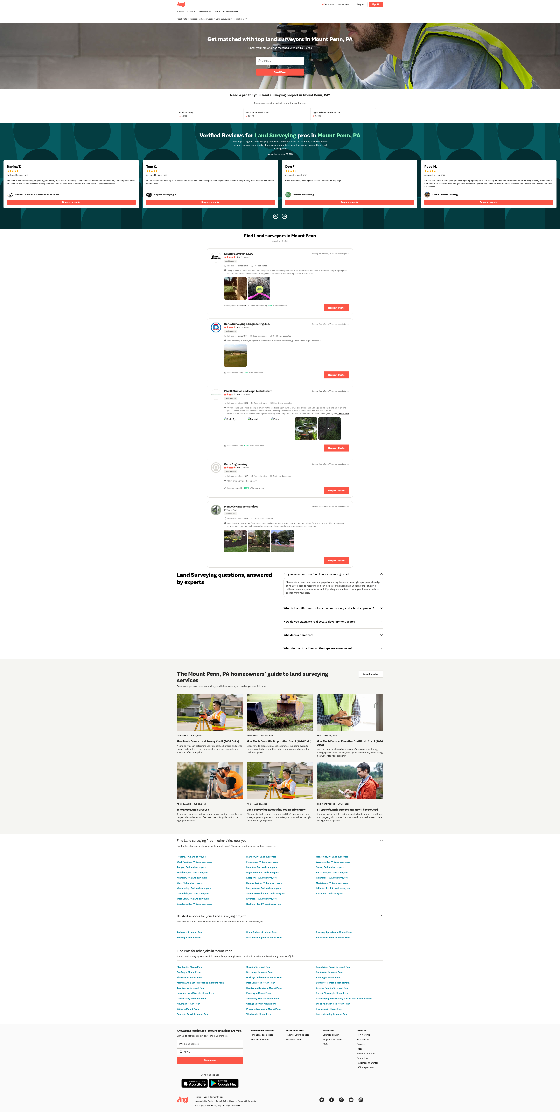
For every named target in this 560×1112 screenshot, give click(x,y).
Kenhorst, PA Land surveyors (192, 877)
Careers (361, 1044)
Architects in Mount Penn (190, 932)
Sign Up (376, 4)
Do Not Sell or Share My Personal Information (236, 1101)
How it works (363, 1034)
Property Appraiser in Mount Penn (334, 932)
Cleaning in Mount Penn (258, 966)
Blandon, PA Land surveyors (261, 856)
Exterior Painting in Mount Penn (332, 987)
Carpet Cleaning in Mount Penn (332, 993)
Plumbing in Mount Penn (189, 966)
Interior (180, 11)
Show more (344, 413)
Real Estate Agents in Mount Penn (264, 937)
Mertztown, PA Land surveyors (332, 882)
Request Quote (336, 307)
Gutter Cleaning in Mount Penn (332, 1014)
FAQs (325, 1044)
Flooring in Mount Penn (258, 993)
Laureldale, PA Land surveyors (193, 893)
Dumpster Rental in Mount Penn (333, 982)
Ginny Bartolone (326, 804)
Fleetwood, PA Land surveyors (262, 861)
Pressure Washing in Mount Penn (263, 1008)
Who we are (363, 1039)
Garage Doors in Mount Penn (261, 1003)
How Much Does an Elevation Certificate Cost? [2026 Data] (350, 743)
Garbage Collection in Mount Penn (264, 977)
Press (359, 1048)
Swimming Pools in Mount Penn (262, 998)
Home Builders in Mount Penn (261, 932)
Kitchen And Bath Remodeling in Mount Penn (200, 982)
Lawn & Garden (205, 11)
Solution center (331, 1034)
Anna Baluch (184, 804)
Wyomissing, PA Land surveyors (194, 888)
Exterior (191, 11)
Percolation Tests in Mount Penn (333, 937)
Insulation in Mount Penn (329, 1008)
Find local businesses (262, 1034)
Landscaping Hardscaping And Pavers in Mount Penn (344, 998)
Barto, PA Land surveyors (329, 893)
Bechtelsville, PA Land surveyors (263, 903)
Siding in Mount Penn (188, 1008)
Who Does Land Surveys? (193, 809)
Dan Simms (182, 736)
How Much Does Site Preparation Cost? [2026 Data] (279, 741)
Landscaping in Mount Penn (191, 998)
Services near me (259, 1039)
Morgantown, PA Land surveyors (263, 888)
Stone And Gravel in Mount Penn (333, 1003)
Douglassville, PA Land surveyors (194, 903)
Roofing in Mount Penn (189, 972)
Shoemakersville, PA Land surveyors (265, 893)
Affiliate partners (365, 1067)
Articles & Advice (230, 11)
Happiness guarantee (367, 1062)
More (217, 11)
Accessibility (204, 1101)
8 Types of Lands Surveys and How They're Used (347, 809)
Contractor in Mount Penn (329, 972)
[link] (10, 195)
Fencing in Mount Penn (189, 937)
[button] (235, 288)
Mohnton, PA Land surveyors (261, 867)
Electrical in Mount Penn (189, 977)
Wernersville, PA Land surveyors (333, 861)
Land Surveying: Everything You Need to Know (276, 809)
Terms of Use (201, 1097)
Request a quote (71, 202)
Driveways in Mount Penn (259, 972)
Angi (319, 736)
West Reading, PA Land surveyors (194, 861)
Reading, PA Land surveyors (191, 856)
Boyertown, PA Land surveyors (262, 872)
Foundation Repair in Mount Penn (333, 966)
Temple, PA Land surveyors (191, 867)
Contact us (362, 1058)
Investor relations (366, 1053)
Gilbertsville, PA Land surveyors (333, 888)
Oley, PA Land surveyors (190, 882)
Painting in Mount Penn (328, 977)
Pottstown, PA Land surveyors (332, 872)
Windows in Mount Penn (258, 1014)
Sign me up (210, 1060)
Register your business (297, 1034)
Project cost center (332, 1039)
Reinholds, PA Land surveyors (332, 877)
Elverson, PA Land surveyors (261, 898)
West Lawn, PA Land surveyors (193, 898)
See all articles (370, 674)
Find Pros (280, 72)
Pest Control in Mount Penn (260, 982)
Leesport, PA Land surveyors (261, 877)
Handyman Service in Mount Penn (264, 987)
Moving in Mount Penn (188, 1003)
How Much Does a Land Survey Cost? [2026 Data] (208, 741)
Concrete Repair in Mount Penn (193, 1014)
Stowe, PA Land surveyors (330, 867)
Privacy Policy (216, 1097)
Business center (294, 1039)
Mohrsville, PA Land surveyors (332, 856)
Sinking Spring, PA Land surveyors (264, 882)
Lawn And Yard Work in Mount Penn (195, 993)
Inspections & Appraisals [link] (201, 19)
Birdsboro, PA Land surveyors (192, 872)
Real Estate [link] (182, 19)
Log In (360, 4)
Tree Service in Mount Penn (191, 987)
